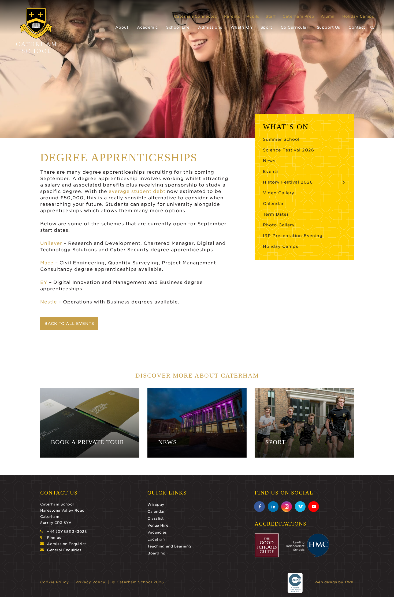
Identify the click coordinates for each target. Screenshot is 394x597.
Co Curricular (294, 27)
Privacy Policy (90, 582)
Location (156, 539)
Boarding (156, 553)
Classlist (155, 518)
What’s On (241, 27)
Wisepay (155, 505)
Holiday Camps (358, 16)
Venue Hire (157, 525)
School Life (178, 27)
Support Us (328, 27)
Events (271, 171)
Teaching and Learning (169, 546)
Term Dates (276, 214)
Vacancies (157, 532)
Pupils (253, 16)
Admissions (210, 27)
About (122, 27)
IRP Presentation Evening (293, 235)
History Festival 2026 (288, 182)
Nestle (48, 302)
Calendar (273, 203)
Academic (147, 27)
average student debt (137, 191)
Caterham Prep (298, 16)
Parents (232, 16)
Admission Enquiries (67, 544)
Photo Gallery (279, 225)
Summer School (281, 139)
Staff (271, 16)
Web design (325, 582)
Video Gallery (278, 193)
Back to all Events (69, 323)
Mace (47, 262)
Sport (266, 27)
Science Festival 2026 (288, 150)
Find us (54, 538)
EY (43, 282)
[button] (372, 27)
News (269, 160)
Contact (356, 27)
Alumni (328, 16)
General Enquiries (64, 550)
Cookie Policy (54, 582)
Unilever (51, 243)
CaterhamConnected (196, 16)
